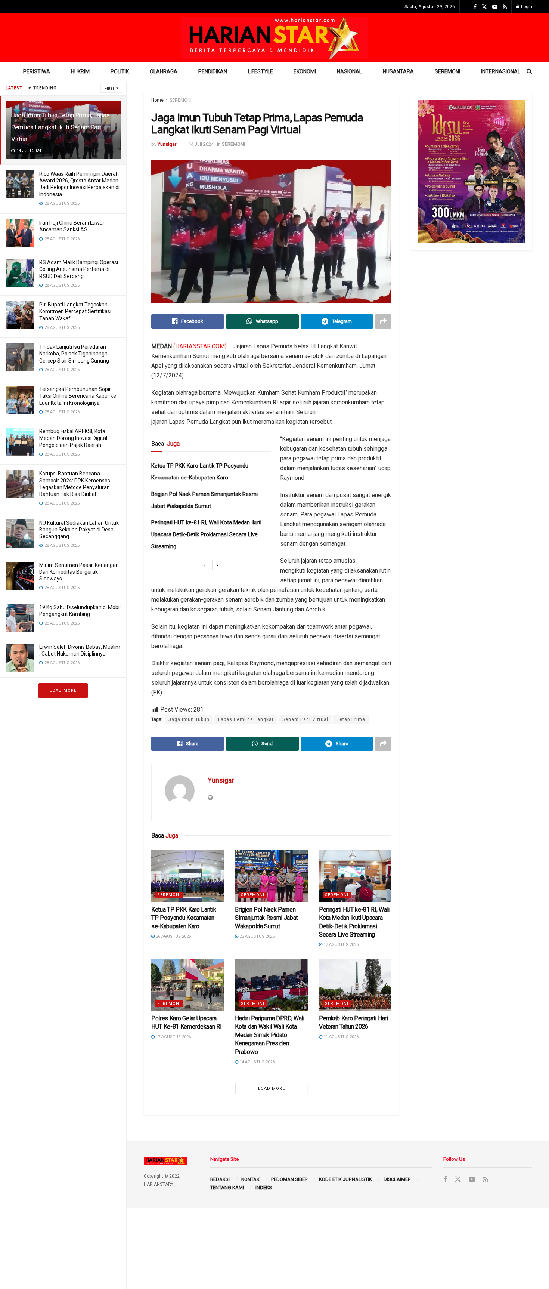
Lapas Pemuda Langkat (246, 719)
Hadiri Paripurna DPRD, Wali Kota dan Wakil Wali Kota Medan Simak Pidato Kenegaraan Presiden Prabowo (269, 1035)
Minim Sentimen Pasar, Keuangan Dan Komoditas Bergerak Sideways (79, 572)
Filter (109, 88)
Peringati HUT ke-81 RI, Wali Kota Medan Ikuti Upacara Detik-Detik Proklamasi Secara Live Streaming (206, 534)
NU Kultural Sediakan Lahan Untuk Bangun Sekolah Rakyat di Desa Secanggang (79, 529)
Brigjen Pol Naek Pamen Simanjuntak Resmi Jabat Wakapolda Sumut (266, 918)
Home (157, 100)
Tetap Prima (351, 719)
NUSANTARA (398, 71)
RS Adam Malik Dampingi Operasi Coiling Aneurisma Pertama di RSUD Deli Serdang (78, 269)
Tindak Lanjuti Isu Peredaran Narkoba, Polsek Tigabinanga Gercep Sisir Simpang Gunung (74, 353)
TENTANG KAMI (227, 1187)
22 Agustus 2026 (256, 936)
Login (526, 6)
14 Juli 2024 (201, 144)
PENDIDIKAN (212, 71)
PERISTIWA (36, 71)
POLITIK (120, 71)
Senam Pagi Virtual (305, 719)
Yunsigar (167, 144)
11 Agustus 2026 (340, 1036)
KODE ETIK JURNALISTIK (345, 1179)
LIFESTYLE (260, 71)
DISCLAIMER (397, 1179)
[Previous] (204, 565)
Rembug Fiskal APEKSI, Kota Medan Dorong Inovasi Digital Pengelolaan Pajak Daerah (73, 438)
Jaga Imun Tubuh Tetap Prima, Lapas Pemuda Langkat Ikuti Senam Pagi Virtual (60, 127)
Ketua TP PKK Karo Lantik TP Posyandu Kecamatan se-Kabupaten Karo (183, 918)
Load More (63, 690)
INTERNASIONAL (500, 71)
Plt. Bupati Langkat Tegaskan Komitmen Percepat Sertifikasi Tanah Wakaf (75, 311)
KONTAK (250, 1179)
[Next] (217, 565)
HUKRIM (80, 71)
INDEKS (263, 1187)
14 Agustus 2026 (256, 1062)
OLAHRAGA (163, 71)
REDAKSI (220, 1179)
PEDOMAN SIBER (289, 1179)
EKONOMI (305, 71)
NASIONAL (349, 71)
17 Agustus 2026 (340, 944)
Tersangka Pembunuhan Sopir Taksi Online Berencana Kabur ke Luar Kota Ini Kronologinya (77, 395)
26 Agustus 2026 (173, 936)
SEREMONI (447, 71)
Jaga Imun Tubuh (189, 719)
